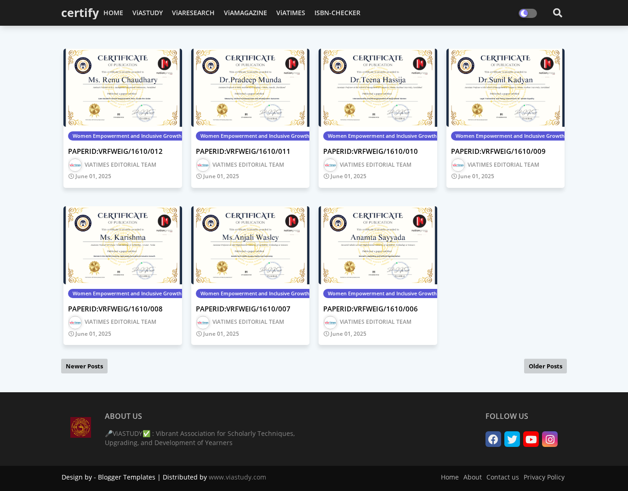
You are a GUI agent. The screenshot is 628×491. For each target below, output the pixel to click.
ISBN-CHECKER (337, 12)
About (472, 477)
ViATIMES (290, 12)
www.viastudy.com (237, 477)
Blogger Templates (126, 477)
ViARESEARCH (193, 12)
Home (450, 477)
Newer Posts (84, 366)
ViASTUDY (147, 12)
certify (80, 12)
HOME (113, 12)
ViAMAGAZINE (245, 12)
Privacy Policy (544, 477)
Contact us (502, 477)
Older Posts (545, 366)
